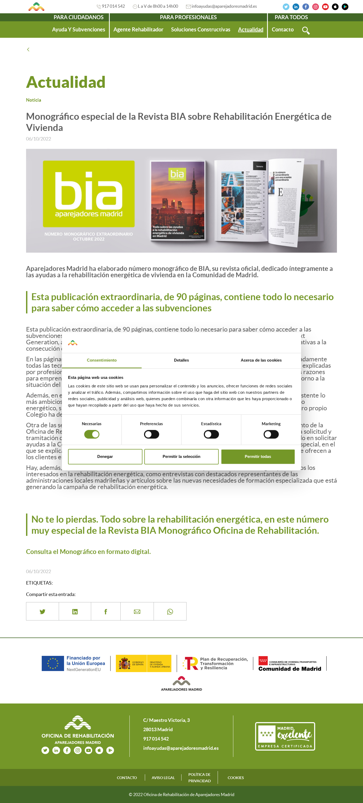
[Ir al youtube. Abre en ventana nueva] (88, 749)
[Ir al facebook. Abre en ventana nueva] (305, 6)
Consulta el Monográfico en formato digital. (88, 551)
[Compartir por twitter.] (42, 611)
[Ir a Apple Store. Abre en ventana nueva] (335, 6)
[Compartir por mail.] (137, 611)
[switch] (151, 434)
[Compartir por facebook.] (105, 611)
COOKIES (236, 778)
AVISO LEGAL (163, 778)
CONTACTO (127, 778)
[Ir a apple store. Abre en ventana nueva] (99, 749)
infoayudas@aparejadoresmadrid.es (224, 6)
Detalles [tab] (181, 360)
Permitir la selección (181, 456)
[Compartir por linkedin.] (75, 611)
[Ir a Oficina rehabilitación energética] (36, 6)
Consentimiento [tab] (102, 360)
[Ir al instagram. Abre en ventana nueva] (315, 6)
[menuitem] (78, 29)
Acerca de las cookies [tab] (261, 360)
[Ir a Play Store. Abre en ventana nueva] (345, 6)
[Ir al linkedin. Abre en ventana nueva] (296, 6)
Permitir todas (258, 456)
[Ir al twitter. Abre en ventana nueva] (286, 6)
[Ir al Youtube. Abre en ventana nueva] (325, 6)
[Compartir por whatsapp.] (170, 611)
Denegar (105, 456)
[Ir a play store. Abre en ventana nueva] (110, 749)
